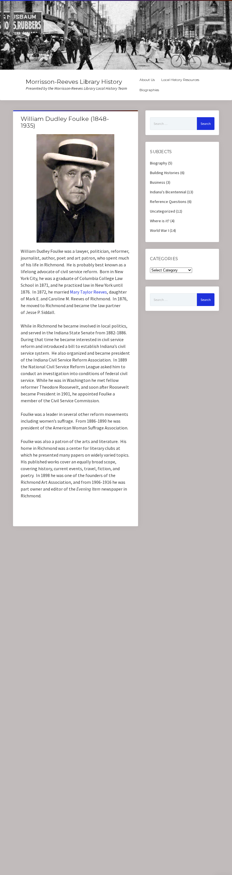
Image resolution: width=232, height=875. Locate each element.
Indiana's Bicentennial (168, 191)
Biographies (149, 90)
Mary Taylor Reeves (88, 292)
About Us (147, 80)
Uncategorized (162, 211)
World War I (159, 230)
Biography (158, 163)
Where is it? (159, 220)
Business (157, 182)
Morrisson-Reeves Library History (74, 81)
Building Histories (164, 172)
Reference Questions (168, 201)
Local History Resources (180, 80)
